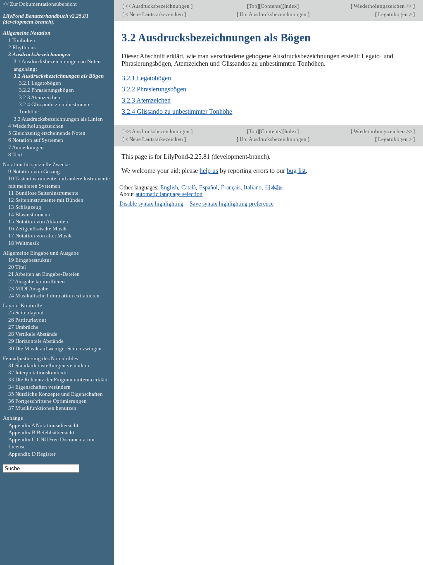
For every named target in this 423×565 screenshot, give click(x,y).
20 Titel (17, 267)
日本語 (273, 187)
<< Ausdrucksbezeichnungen (157, 6)
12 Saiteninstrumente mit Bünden (45, 200)
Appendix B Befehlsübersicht (41, 432)
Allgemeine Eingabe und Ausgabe (41, 253)
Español (208, 187)
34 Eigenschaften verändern (39, 387)
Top (253, 6)
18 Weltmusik (23, 243)
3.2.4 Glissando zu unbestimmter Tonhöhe (177, 111)
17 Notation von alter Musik (40, 235)
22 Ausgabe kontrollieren (36, 281)
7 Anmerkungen (26, 147)
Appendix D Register (31, 454)
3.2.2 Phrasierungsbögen (154, 89)
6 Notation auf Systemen (35, 140)
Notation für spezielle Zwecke (36, 164)
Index (290, 6)
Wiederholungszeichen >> (382, 6)
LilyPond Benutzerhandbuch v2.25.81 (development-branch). (46, 19)
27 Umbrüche (23, 327)
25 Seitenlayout (26, 312)
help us (209, 170)
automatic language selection (168, 194)
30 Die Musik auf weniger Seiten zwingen (55, 348)
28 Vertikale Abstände (32, 334)
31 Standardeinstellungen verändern (48, 365)
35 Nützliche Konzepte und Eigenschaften (55, 394)
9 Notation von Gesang (34, 171)
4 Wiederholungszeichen (36, 126)
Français (230, 187)
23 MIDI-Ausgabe (28, 288)
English (169, 187)
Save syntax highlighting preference (231, 203)
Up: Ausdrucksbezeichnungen (273, 14)
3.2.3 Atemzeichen (146, 100)
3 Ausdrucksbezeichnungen (39, 54)
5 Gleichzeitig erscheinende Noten (47, 133)
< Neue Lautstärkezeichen (154, 14)
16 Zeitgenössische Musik (37, 228)
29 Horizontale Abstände (36, 341)
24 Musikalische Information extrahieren (54, 295)
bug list (296, 170)
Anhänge (13, 418)
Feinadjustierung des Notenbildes (40, 358)
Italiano (252, 187)
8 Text (15, 154)
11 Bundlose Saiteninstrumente (43, 193)
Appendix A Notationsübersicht (43, 425)
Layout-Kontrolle (22, 305)
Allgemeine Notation (26, 33)
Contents (271, 6)
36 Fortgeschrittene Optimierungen (47, 401)
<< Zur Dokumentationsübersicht (40, 4)
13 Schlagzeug (24, 207)
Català (188, 187)
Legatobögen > (395, 14)
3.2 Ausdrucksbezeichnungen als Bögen (59, 76)
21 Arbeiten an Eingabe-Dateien (44, 274)
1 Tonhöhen (21, 40)
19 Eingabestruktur (29, 260)
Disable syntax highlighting (151, 203)
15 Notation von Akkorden (38, 221)
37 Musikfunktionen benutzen (42, 408)
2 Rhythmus (22, 47)
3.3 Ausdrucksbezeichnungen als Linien (58, 119)
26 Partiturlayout (27, 320)
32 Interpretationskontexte (38, 372)
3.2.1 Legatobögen (146, 77)
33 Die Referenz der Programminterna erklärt (58, 379)
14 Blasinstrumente (30, 214)
